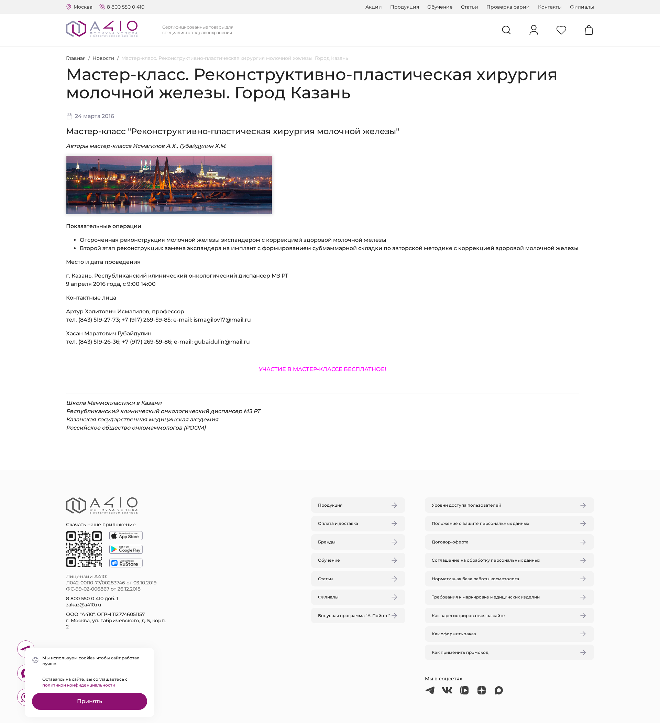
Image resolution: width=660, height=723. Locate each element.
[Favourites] (561, 30)
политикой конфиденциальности (78, 685)
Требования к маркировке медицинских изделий (486, 597)
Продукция (404, 7)
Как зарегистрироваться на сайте (468, 615)
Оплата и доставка (338, 523)
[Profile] (534, 30)
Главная (76, 58)
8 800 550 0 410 (125, 7)
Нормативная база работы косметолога (475, 578)
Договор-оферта (450, 541)
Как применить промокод (460, 652)
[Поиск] (506, 30)
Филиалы (582, 7)
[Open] (410, 329)
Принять (89, 701)
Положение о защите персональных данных (480, 523)
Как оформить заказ (454, 633)
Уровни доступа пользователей (466, 505)
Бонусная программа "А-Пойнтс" (354, 615)
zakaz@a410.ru (83, 605)
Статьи (469, 7)
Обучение (440, 7)
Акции (373, 7)
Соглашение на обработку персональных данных (486, 560)
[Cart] (589, 30)
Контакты (550, 7)
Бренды (327, 541)
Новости (103, 58)
